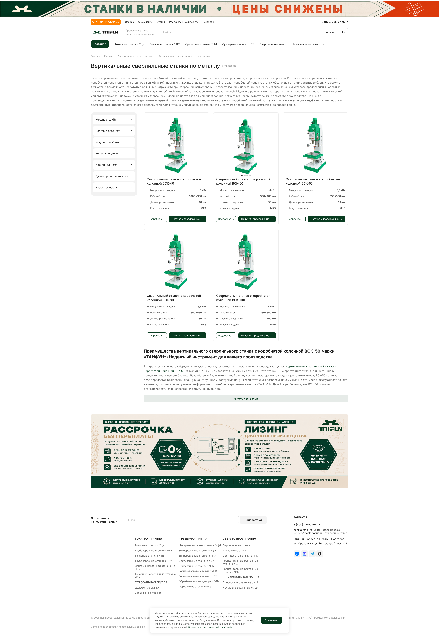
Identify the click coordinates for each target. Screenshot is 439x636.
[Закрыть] (286, 611)
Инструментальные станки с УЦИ (200, 545)
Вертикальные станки (236, 545)
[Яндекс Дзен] (319, 553)
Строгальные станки (148, 592)
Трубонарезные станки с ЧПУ (153, 560)
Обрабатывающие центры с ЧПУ (199, 581)
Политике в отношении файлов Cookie (210, 627)
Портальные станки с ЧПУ (195, 586)
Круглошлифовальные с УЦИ (241, 587)
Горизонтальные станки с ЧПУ (198, 576)
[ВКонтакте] (297, 553)
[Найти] (344, 32)
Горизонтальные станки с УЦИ (198, 571)
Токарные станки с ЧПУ (149, 555)
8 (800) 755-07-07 (334, 21)
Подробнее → (157, 218)
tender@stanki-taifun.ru (308, 533)
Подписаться (253, 520)
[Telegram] (312, 553)
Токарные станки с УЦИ (149, 545)
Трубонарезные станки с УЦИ (153, 550)
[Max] (304, 553)
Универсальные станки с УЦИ (197, 550)
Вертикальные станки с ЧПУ (196, 566)
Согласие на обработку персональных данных (118, 626)
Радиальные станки (235, 550)
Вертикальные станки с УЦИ (196, 560)
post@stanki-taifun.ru (307, 529)
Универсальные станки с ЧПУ (197, 555)
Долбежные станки (147, 587)
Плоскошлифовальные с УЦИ (241, 582)
